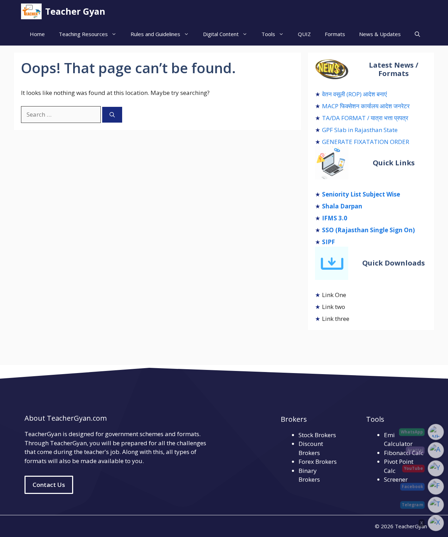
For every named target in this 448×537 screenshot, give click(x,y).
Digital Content (221, 33)
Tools (268, 33)
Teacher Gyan (75, 11)
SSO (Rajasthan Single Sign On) (368, 230)
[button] (417, 34)
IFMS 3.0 (334, 218)
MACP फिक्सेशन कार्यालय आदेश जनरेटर (366, 106)
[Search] (112, 115)
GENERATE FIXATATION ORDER (365, 142)
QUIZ (304, 33)
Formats (335, 33)
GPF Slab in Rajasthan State (360, 130)
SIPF (328, 242)
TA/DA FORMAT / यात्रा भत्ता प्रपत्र (365, 118)
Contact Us (49, 485)
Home (37, 33)
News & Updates (380, 33)
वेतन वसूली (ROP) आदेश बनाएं (354, 94)
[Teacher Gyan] (31, 11)
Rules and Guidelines (155, 33)
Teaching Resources (83, 33)
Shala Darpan (342, 206)
